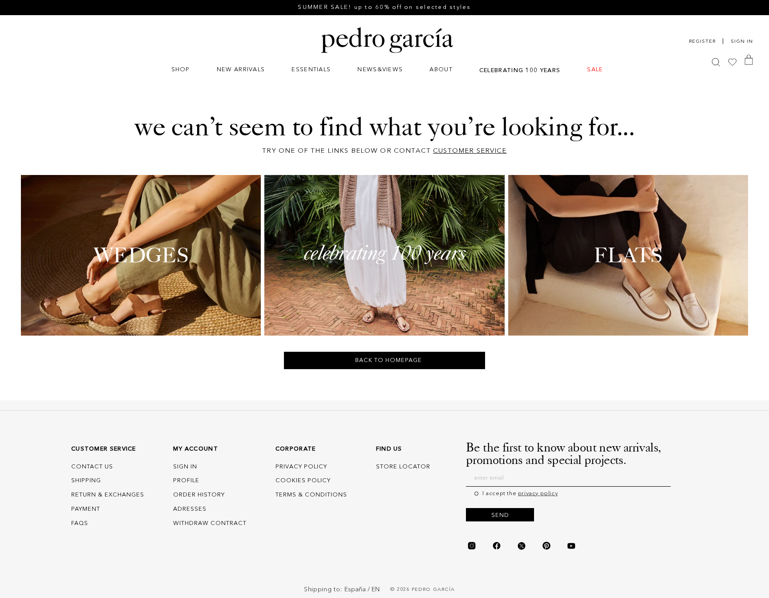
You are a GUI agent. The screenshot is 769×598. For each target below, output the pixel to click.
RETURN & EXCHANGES (107, 495)
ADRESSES (189, 509)
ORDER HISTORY (199, 495)
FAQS (79, 523)
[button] (180, 70)
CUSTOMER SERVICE (469, 151)
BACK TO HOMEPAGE (388, 360)
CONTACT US (92, 467)
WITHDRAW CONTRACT (210, 523)
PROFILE (186, 481)
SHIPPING (86, 481)
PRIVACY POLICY (301, 467)
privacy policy (538, 493)
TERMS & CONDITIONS (311, 495)
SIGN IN (185, 467)
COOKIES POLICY (303, 481)
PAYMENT (85, 509)
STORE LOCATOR (403, 467)
